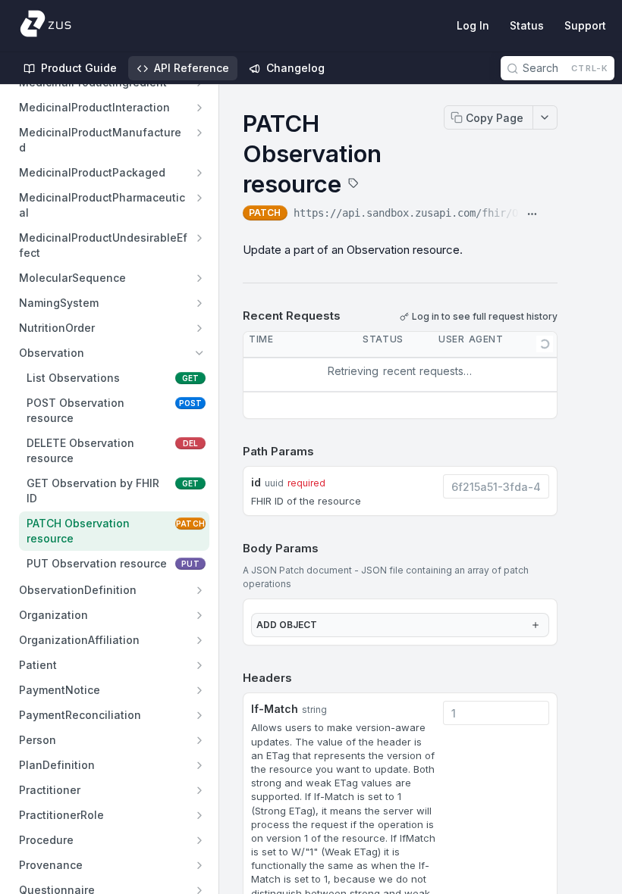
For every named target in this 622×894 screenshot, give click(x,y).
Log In (473, 25)
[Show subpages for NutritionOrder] (199, 328)
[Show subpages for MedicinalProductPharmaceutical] (199, 198)
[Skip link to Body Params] (232, 549)
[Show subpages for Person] (199, 740)
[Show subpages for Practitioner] (199, 790)
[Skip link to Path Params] (232, 451)
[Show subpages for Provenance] (199, 865)
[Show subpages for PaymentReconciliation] (199, 715)
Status (527, 25)
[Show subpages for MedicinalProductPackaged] (199, 173)
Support (585, 25)
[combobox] (496, 486)
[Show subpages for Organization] (199, 615)
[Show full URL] (532, 214)
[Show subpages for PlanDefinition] (199, 765)
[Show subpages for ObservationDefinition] (199, 590)
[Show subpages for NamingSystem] (199, 303)
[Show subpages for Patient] (199, 665)
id (256, 482)
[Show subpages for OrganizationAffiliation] (199, 640)
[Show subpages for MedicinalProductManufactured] (199, 133)
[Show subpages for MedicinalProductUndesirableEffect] (199, 238)
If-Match (274, 708)
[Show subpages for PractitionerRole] (199, 815)
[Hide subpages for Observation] (199, 353)
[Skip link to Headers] (232, 678)
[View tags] (353, 185)
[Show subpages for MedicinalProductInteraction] (199, 108)
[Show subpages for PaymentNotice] (199, 690)
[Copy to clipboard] (551, 214)
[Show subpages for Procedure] (199, 840)
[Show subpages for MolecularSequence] (199, 278)
